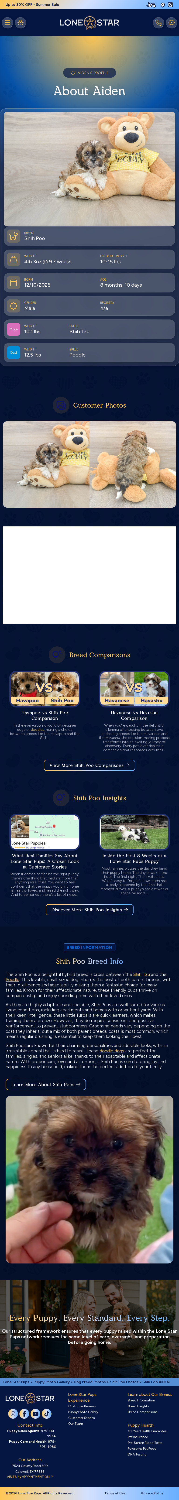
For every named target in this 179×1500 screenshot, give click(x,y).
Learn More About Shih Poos (42, 1084)
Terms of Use (114, 1493)
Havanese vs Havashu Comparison (134, 715)
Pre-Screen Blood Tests (145, 1443)
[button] (162, 5)
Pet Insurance (138, 1437)
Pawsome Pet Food (142, 1449)
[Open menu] (7, 22)
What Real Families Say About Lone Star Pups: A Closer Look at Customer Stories (44, 861)
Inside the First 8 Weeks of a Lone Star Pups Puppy (134, 858)
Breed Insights (138, 1406)
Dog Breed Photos (90, 1382)
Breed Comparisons (143, 1412)
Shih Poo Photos (124, 1382)
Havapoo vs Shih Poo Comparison (44, 715)
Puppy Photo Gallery (52, 1382)
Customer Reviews (82, 1406)
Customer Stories (81, 1418)
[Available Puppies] (20, 22)
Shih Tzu (141, 974)
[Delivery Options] (152, 5)
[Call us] (158, 22)
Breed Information (141, 1400)
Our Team (75, 1424)
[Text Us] (171, 22)
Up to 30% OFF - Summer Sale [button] (32, 4)
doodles (37, 729)
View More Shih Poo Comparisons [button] (86, 765)
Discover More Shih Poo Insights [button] (86, 910)
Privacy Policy (152, 1493)
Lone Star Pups (16, 1382)
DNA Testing (137, 1454)
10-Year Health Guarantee (147, 1431)
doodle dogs (112, 1051)
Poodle (12, 979)
